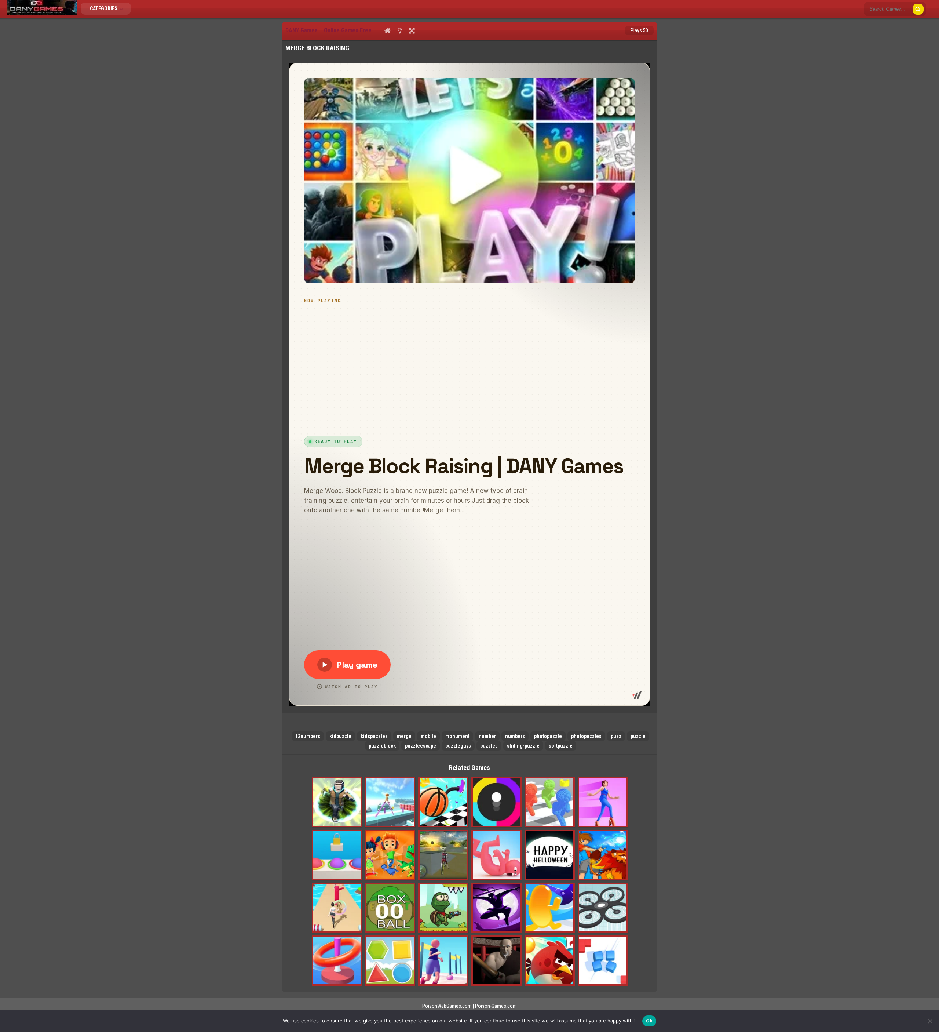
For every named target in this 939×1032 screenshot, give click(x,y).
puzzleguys (458, 746)
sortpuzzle (561, 746)
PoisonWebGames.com (447, 1006)
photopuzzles (586, 736)
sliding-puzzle (523, 746)
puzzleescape (420, 746)
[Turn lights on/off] (399, 30)
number (487, 736)
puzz (616, 736)
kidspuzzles (374, 736)
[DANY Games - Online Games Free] (42, 13)
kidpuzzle (340, 736)
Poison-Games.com (496, 1006)
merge (404, 736)
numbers (515, 736)
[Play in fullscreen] (411, 30)
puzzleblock (382, 746)
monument (457, 736)
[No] (929, 1021)
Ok (649, 1021)
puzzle (638, 736)
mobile (428, 736)
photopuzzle (548, 736)
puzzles (489, 746)
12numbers (307, 736)
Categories (104, 8)
